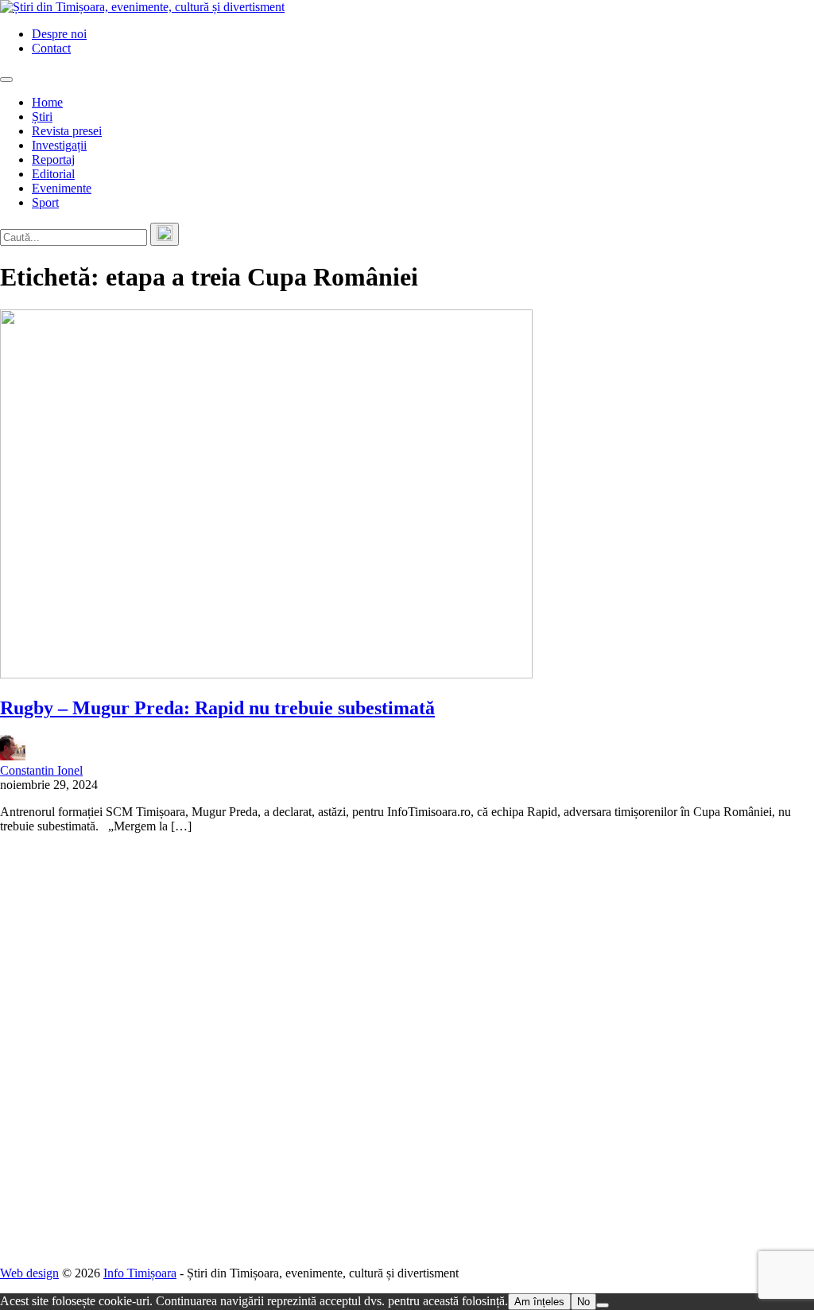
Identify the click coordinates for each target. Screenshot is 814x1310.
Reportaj (53, 159)
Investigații (59, 145)
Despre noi (59, 34)
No (583, 1302)
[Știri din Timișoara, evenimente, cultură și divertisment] (142, 7)
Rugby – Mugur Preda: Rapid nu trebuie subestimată (217, 708)
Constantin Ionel (41, 770)
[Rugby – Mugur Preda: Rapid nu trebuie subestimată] (266, 674)
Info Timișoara (139, 1273)
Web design (29, 1273)
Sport (45, 202)
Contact (51, 48)
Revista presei (67, 131)
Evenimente (61, 188)
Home (47, 102)
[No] (602, 1305)
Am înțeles (539, 1302)
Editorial (53, 174)
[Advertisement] (407, 1050)
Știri (42, 116)
